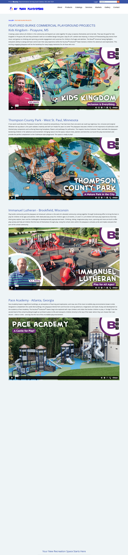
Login (96, 2)
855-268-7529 (49, 2)
